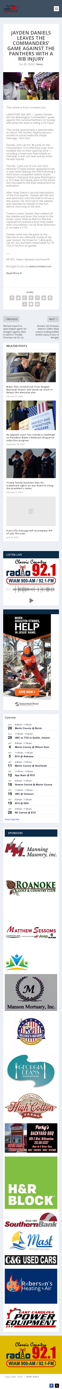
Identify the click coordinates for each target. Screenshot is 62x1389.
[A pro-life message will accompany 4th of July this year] (31, 511)
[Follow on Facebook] (51, 1386)
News (39, 64)
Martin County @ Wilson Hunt (32, 747)
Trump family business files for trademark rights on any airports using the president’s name (29, 485)
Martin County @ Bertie (28, 728)
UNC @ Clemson (24, 793)
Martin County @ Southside (31, 765)
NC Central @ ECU (25, 812)
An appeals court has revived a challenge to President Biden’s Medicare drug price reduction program (30, 437)
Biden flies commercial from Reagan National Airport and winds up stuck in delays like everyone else (29, 389)
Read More (12, 273)
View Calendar (12, 819)
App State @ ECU (25, 775)
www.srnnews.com (40, 266)
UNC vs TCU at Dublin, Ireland (32, 737)
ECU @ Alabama (24, 756)
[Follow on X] (57, 1386)
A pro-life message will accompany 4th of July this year (29, 532)
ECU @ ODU (22, 803)
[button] (31, 600)
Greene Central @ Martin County (33, 784)
